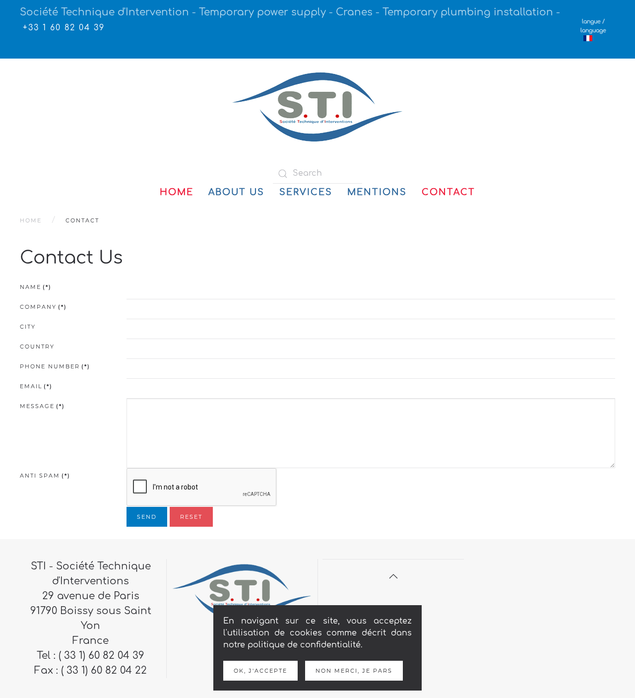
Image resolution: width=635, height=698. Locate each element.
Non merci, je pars (354, 670)
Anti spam (45, 475)
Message (42, 406)
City (28, 326)
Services (305, 192)
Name (36, 286)
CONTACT (448, 192)
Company (43, 306)
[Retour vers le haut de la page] (393, 576)
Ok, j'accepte (260, 670)
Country (37, 346)
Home (176, 192)
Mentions (377, 192)
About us (236, 192)
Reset (191, 516)
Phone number (55, 366)
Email (36, 386)
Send (147, 516)
